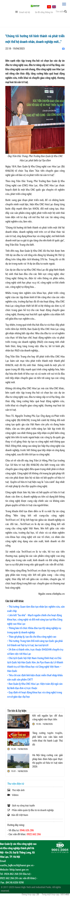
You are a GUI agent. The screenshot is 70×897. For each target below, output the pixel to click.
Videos (15, 795)
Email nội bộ (24, 12)
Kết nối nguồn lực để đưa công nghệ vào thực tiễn (47, 717)
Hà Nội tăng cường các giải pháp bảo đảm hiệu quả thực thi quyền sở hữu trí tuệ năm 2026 (47, 760)
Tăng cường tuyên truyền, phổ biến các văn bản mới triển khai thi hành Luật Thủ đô (47, 738)
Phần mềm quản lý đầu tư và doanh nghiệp (33, 810)
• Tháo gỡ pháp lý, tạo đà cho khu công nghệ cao (31, 636)
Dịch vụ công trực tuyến (23, 805)
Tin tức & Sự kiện (16, 710)
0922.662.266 (34, 834)
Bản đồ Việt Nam (19, 815)
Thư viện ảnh (18, 790)
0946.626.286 (27, 830)
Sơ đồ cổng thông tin (44, 12)
